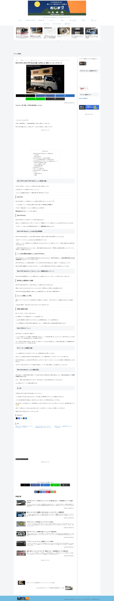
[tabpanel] (22, 33)
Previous (14, 33)
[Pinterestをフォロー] (49, 492)
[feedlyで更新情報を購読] (52, 492)
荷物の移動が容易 (38, 165)
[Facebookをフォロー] (41, 492)
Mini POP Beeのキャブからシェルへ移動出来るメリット (46, 161)
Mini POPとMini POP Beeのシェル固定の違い (43, 153)
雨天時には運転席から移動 (40, 162)
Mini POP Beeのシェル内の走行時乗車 (42, 158)
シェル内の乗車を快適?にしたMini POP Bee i (44, 159)
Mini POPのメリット (38, 167)
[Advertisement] (45, 139)
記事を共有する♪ (38, 173)
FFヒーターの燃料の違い (39, 168)
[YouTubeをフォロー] (46, 492)
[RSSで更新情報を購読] (55, 492)
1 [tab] (55, 41)
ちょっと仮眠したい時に (40, 164)
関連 (36, 175)
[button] (55, 99)
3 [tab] (58, 41)
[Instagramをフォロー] (44, 492)
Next (99, 33)
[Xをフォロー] (38, 492)
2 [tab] (57, 41)
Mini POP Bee (38, 156)
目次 (43, 151)
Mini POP (37, 155)
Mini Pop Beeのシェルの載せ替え (41, 170)
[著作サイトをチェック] (35, 492)
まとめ (35, 171)
